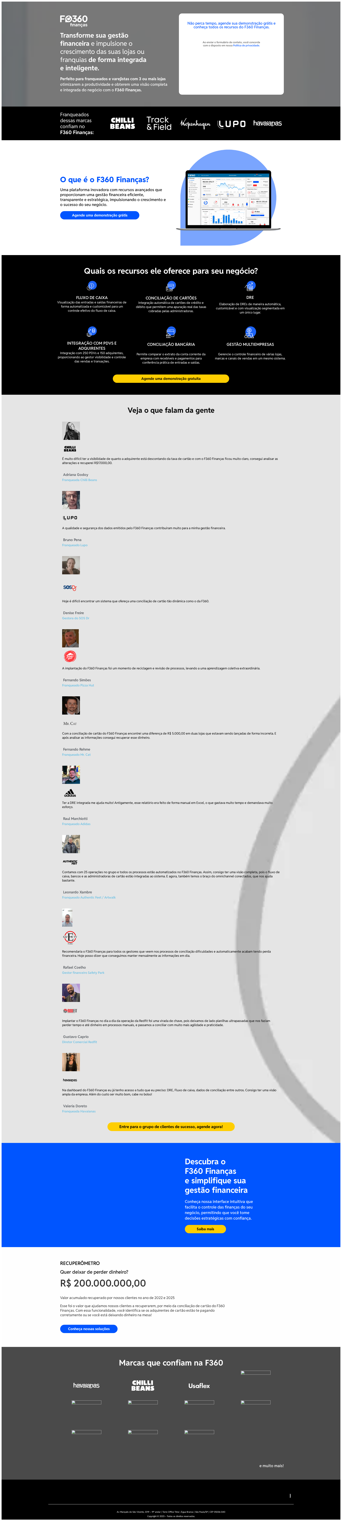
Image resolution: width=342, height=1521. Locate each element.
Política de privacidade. (246, 45)
